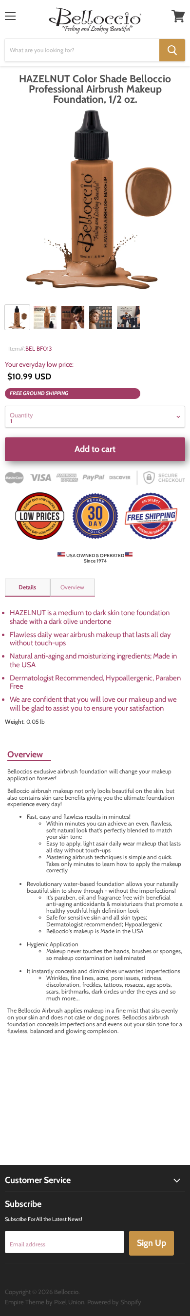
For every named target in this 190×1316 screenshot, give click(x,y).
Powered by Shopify (114, 1302)
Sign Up (151, 1243)
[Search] (172, 50)
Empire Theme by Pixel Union (44, 1302)
